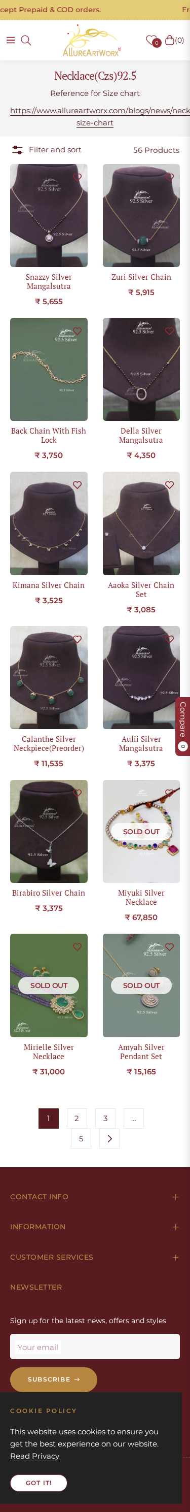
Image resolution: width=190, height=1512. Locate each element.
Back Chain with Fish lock (48, 435)
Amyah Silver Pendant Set (141, 1051)
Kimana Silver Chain (49, 584)
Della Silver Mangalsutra (141, 435)
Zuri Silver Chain (141, 276)
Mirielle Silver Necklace (49, 1051)
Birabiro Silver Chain (48, 892)
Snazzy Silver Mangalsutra (49, 281)
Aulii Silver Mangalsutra (141, 743)
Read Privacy (34, 1456)
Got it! (39, 1483)
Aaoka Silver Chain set (141, 589)
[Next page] (109, 1139)
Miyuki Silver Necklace (141, 897)
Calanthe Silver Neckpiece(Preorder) (49, 743)
